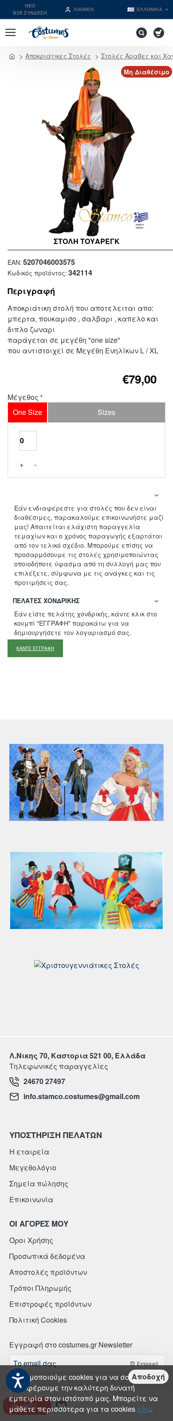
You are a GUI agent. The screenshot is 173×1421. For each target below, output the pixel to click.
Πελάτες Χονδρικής (46, 600)
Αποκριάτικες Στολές (58, 55)
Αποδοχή (148, 1376)
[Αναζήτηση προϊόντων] (139, 32)
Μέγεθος (23, 397)
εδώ (144, 1409)
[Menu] (10, 32)
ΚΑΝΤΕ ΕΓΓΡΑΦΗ (35, 648)
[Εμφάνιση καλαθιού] (160, 32)
